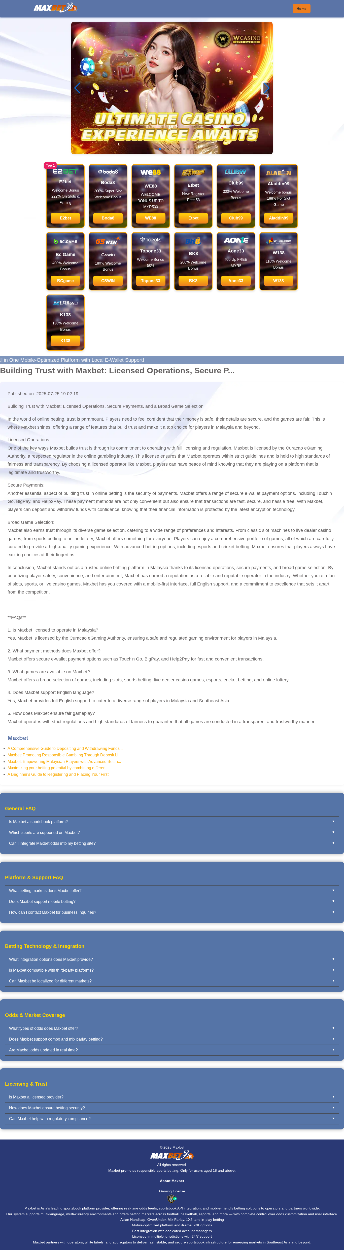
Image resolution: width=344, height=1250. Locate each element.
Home (301, 9)
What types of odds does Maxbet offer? (43, 1028)
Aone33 (235, 281)
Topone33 (150, 281)
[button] (266, 88)
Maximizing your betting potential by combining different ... (59, 768)
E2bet (65, 218)
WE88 (150, 218)
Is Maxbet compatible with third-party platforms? (51, 970)
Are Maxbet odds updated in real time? (43, 1050)
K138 (65, 341)
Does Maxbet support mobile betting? (42, 901)
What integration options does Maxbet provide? (51, 959)
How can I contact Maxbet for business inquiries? (52, 912)
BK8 (193, 281)
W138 (278, 281)
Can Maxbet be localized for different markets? (50, 981)
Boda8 (108, 218)
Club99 (236, 218)
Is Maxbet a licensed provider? (36, 1097)
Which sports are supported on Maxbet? (44, 832)
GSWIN (108, 281)
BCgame (65, 281)
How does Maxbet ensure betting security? (47, 1108)
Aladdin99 (278, 218)
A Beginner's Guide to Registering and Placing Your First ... (60, 774)
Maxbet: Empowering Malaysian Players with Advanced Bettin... (64, 761)
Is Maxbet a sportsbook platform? (38, 822)
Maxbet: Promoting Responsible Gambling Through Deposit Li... (64, 755)
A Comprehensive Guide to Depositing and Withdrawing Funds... (65, 748)
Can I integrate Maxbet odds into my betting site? (52, 843)
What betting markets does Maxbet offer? (45, 891)
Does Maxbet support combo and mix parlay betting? (56, 1039)
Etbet (193, 218)
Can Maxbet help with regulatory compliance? (50, 1119)
